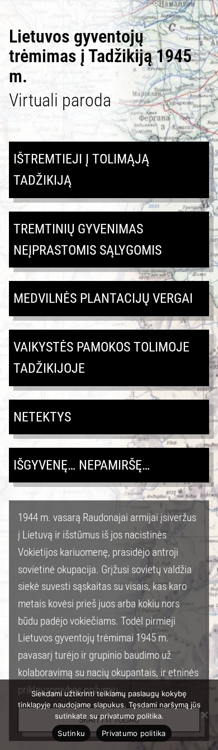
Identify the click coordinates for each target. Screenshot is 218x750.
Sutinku (71, 733)
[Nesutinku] (204, 714)
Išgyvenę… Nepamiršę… (81, 465)
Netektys (42, 417)
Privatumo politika (134, 733)
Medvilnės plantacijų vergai (103, 298)
